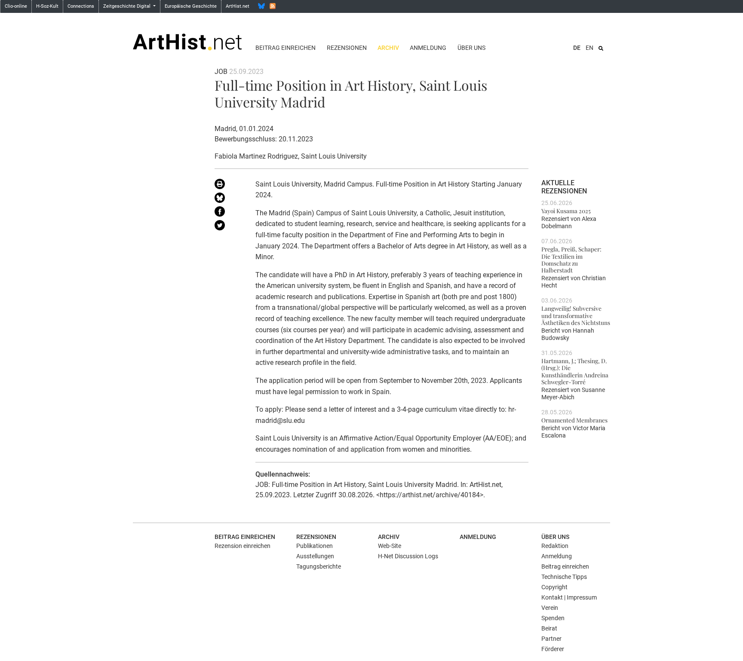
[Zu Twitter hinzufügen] (229, 227)
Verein (549, 607)
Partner (551, 638)
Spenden (553, 618)
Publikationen (314, 545)
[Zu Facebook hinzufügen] (229, 213)
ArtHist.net (237, 6)
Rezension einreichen (242, 545)
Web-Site (389, 545)
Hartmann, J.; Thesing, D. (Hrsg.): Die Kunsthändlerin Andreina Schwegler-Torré (574, 371)
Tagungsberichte (318, 566)
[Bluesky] (261, 6)
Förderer (552, 649)
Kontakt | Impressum (569, 597)
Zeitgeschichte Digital (127, 6)
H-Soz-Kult (47, 6)
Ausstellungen (315, 556)
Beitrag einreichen (285, 47)
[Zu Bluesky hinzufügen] (229, 199)
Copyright (554, 587)
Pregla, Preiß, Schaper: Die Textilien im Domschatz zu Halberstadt (571, 259)
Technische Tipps (564, 576)
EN (589, 47)
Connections (81, 6)
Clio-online (16, 6)
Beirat (549, 628)
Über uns (471, 47)
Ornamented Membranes (574, 420)
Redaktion (554, 545)
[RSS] (273, 6)
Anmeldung (428, 47)
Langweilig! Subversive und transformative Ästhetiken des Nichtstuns (575, 315)
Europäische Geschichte (191, 6)
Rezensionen (347, 47)
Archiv (388, 47)
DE (576, 47)
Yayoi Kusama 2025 (566, 210)
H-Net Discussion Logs (408, 556)
